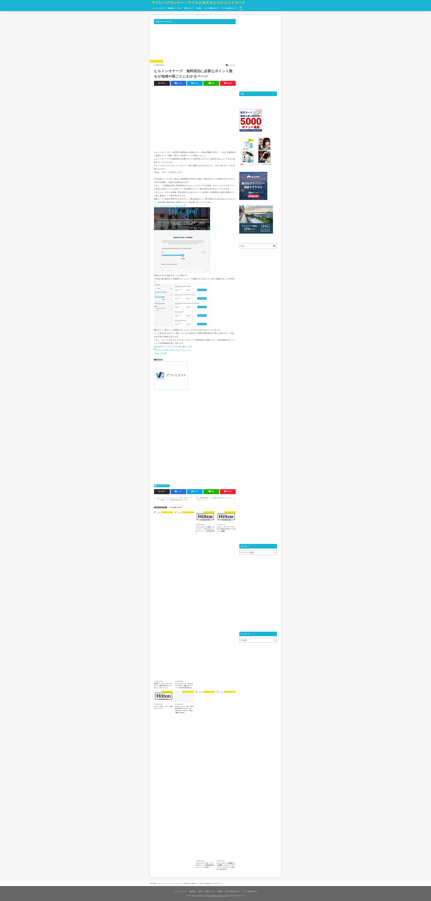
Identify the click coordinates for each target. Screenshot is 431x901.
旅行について (188, 8)
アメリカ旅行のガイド (229, 8)
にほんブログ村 (160, 353)
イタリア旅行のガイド (211, 8)
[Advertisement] (195, 41)
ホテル (179, 8)
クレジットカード (159, 8)
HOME (154, 883)
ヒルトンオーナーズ (156, 61)
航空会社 (171, 8)
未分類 (198, 8)
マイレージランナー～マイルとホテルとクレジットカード (199, 2)
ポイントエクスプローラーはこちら (169, 206)
